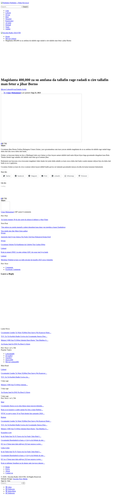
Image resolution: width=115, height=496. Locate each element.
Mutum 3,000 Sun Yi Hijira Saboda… (14, 385)
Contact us (9, 473)
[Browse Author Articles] (5, 210)
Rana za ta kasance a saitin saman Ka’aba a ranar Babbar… (22, 410)
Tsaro (7, 27)
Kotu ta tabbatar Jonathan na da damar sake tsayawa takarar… (23, 463)
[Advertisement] (57, 59)
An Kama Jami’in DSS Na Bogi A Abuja (15, 344)
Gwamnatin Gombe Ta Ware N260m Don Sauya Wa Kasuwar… (24, 373)
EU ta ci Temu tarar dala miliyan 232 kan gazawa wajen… (21, 444)
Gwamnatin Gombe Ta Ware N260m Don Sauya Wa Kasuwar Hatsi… (26, 333)
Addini (7, 29)
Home (7, 467)
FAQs (7, 469)
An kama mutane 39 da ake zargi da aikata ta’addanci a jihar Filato (24, 220)
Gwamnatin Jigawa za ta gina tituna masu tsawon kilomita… (22, 406)
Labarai (8, 13)
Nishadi (8, 25)
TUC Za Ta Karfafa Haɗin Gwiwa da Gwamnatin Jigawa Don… (24, 336)
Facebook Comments (12, 269)
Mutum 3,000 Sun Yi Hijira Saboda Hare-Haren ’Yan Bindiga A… (24, 340)
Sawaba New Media (20, 479)
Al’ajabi (8, 23)
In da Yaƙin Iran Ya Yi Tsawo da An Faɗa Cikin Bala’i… (21, 436)
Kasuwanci (9, 21)
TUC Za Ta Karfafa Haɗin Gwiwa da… (15, 377)
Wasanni (8, 19)
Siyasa (7, 15)
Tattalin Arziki (21, 89)
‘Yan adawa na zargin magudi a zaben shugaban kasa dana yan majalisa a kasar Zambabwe (33, 227)
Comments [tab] (9, 267)
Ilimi (7, 17)
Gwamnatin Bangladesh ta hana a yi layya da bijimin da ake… (23, 440)
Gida (7, 11)
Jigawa (9, 360)
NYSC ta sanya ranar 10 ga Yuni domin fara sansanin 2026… (23, 413)
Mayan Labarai (6, 89)
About (7, 471)
